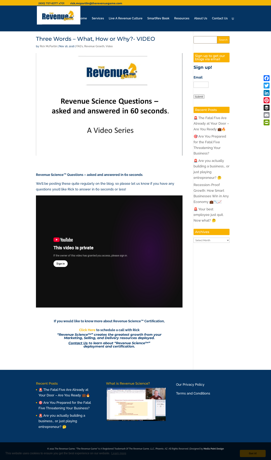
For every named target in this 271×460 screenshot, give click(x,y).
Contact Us (220, 18)
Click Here (87, 330)
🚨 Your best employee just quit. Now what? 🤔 (209, 214)
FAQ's (79, 46)
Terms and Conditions (193, 393)
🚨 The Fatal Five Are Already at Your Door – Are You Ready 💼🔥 (211, 123)
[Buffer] (266, 107)
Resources (181, 18)
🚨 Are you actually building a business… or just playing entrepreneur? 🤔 (62, 421)
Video (109, 46)
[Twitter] (266, 85)
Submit (199, 96)
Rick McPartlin (48, 46)
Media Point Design (214, 448)
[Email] (266, 115)
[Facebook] (266, 78)
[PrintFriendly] (266, 122)
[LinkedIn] (266, 93)
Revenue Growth (94, 46)
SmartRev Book (158, 18)
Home (82, 18)
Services (98, 18)
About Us (200, 18)
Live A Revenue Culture (126, 18)
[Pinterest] (266, 100)
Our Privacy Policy (190, 384)
